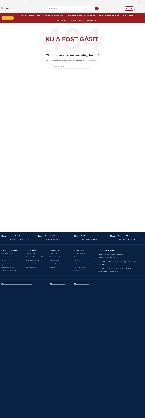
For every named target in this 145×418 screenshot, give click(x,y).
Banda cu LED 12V (7, 253)
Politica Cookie (79, 264)
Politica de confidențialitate (83, 257)
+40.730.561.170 (120, 2)
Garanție (77, 270)
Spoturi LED (5, 264)
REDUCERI (129, 8)
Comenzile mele (55, 257)
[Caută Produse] (97, 8)
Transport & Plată (79, 267)
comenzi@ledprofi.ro (138, 2)
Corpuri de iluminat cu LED (34, 257)
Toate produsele (31, 264)
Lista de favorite (55, 264)
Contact (52, 267)
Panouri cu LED (6, 260)
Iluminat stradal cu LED (8, 270)
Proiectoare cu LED (7, 267)
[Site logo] (6, 8)
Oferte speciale (31, 267)
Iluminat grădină (31, 253)
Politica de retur (79, 260)
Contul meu (54, 253)
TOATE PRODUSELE (9, 18)
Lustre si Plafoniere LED (33, 260)
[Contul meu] (137, 9)
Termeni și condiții (80, 253)
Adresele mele (54, 260)
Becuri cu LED (5, 257)
